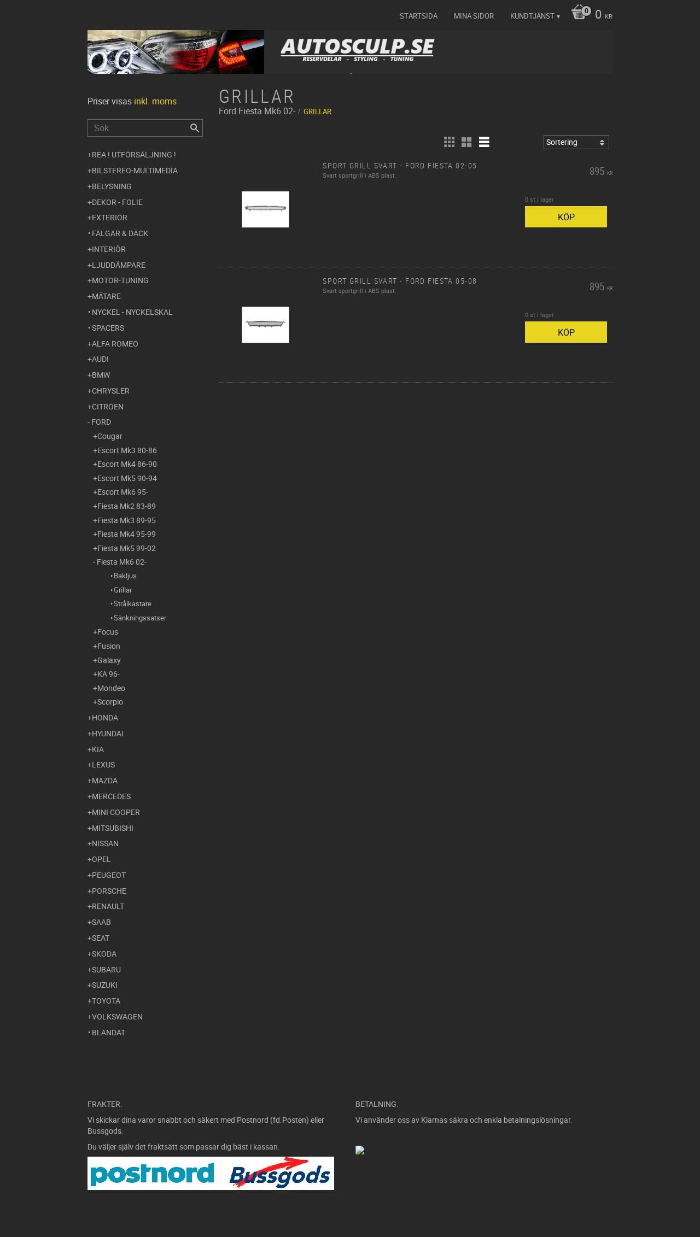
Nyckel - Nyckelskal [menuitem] (132, 312)
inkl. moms (155, 101)
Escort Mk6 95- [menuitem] (122, 491)
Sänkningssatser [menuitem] (140, 618)
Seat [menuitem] (100, 938)
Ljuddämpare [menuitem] (118, 265)
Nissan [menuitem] (105, 843)
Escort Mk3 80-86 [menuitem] (127, 450)
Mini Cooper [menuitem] (116, 812)
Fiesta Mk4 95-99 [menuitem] (126, 534)
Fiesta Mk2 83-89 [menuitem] (126, 506)
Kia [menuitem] (98, 749)
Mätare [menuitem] (106, 296)
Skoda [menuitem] (104, 953)
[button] (449, 142)
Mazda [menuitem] (105, 780)
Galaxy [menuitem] (109, 660)
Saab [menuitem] (101, 922)
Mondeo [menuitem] (111, 688)
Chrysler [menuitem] (111, 390)
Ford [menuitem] (101, 422)
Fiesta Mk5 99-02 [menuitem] (126, 548)
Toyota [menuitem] (106, 1000)
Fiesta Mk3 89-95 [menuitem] (126, 520)
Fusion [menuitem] (108, 646)
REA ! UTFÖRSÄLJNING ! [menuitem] (134, 154)
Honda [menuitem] (105, 717)
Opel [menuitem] (101, 859)
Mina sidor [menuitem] (474, 16)
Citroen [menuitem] (108, 406)
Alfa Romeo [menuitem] (115, 343)
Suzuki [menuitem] (105, 985)
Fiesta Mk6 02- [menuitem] (122, 561)
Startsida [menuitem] (419, 16)
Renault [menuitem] (108, 906)
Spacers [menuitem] (108, 328)
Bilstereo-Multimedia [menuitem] (135, 170)
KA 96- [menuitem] (108, 674)
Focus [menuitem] (107, 631)
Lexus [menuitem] (103, 764)
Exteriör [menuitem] (109, 217)
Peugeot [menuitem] (109, 875)
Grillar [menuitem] (123, 590)
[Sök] (194, 128)
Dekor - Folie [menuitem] (117, 202)
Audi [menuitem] (100, 359)
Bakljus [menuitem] (125, 576)
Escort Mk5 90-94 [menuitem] (127, 478)
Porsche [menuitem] (109, 891)
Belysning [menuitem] (112, 186)
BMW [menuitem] (101, 375)
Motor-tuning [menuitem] (120, 280)
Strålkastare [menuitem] (132, 603)
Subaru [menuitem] (106, 969)
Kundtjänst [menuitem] (532, 16)
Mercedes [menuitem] (111, 796)
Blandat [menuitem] (108, 1032)
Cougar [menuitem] (109, 436)
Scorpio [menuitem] (110, 701)
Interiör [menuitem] (109, 249)
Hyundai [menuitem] (108, 733)
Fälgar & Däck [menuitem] (120, 233)
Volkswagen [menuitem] (117, 1016)
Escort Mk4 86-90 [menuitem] (127, 464)
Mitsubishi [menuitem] (112, 828)
